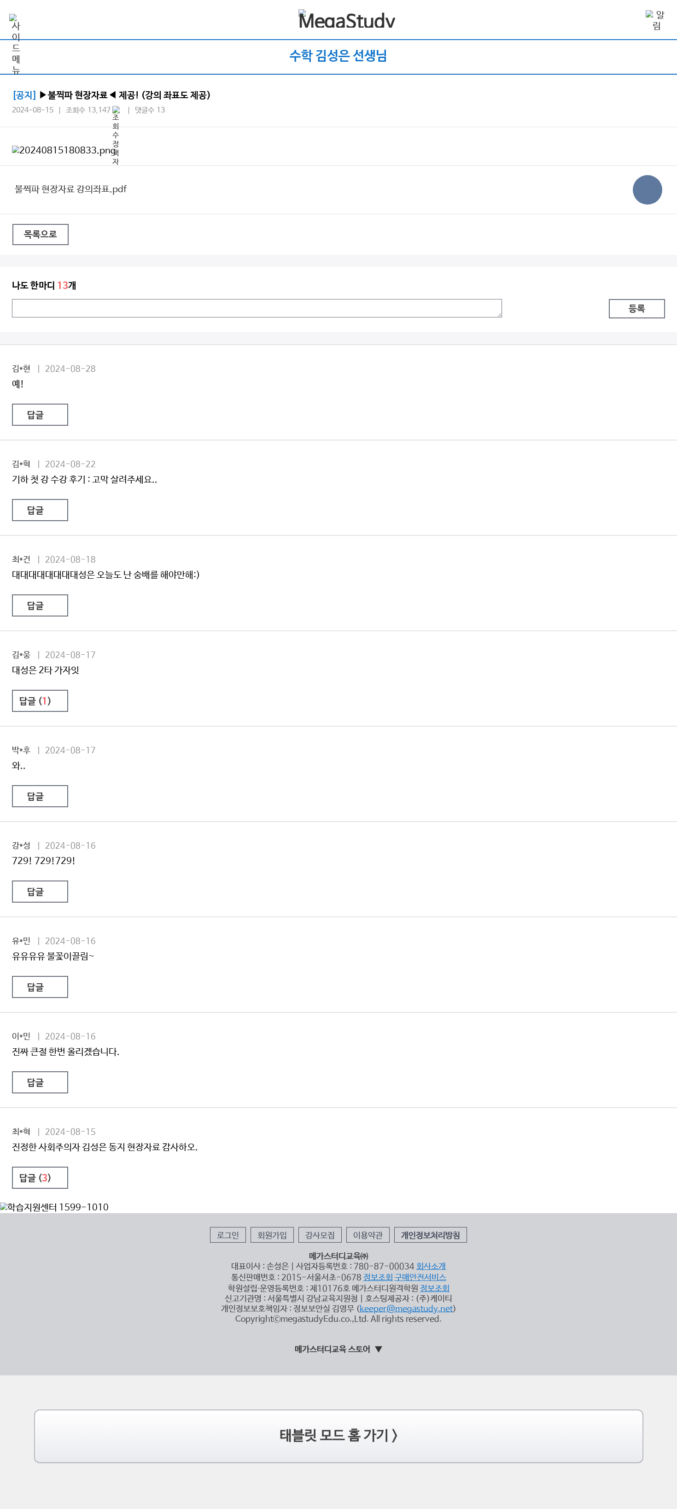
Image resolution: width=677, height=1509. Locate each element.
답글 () (35, 702)
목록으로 (40, 235)
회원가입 (272, 1235)
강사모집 (320, 1235)
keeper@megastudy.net (406, 1309)
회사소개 (431, 1266)
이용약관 (368, 1235)
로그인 (228, 1235)
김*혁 (21, 464)
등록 (637, 309)
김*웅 (21, 655)
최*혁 (21, 1132)
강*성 (21, 846)
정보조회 (378, 1277)
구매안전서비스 (420, 1277)
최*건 (21, 559)
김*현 (21, 369)
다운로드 (647, 190)
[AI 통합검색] (630, 20)
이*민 (21, 1036)
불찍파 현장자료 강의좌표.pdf (71, 189)
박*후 (21, 750)
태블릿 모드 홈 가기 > (339, 1436)
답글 (35, 416)
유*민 (21, 941)
